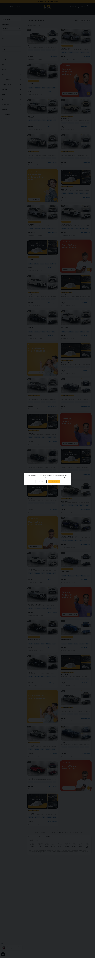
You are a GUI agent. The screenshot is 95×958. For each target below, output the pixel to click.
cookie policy (61, 477)
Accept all (54, 481)
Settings (41, 481)
